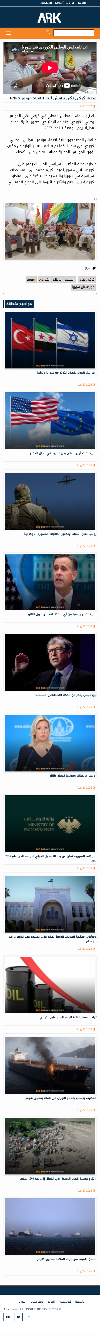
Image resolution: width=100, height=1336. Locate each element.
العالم (51, 1301)
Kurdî (59, 2)
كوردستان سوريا (83, 287)
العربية (81, 2)
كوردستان (65, 1301)
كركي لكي (86, 279)
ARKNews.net (50, 17)
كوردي (70, 2)
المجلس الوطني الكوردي (56, 279)
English (46, 2)
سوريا (31, 279)
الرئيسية (80, 1301)
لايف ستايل (36, 1301)
